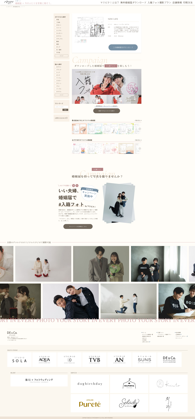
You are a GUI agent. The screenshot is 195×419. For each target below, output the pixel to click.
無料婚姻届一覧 (16, 6)
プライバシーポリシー (181, 336)
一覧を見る (137, 120)
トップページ (9, 6)
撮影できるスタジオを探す (107, 111)
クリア (61, 56)
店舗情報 (177, 2)
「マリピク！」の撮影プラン (164, 334)
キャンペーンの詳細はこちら (78, 226)
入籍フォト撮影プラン (159, 2)
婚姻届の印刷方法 (146, 336)
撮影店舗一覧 (160, 336)
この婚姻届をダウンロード (123, 47)
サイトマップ (179, 338)
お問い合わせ (145, 342)
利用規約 (144, 340)
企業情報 (178, 334)
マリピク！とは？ (109, 2)
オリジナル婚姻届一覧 (147, 334)
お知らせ (144, 338)
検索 (65, 110)
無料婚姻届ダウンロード (133, 2)
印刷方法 (188, 2)
